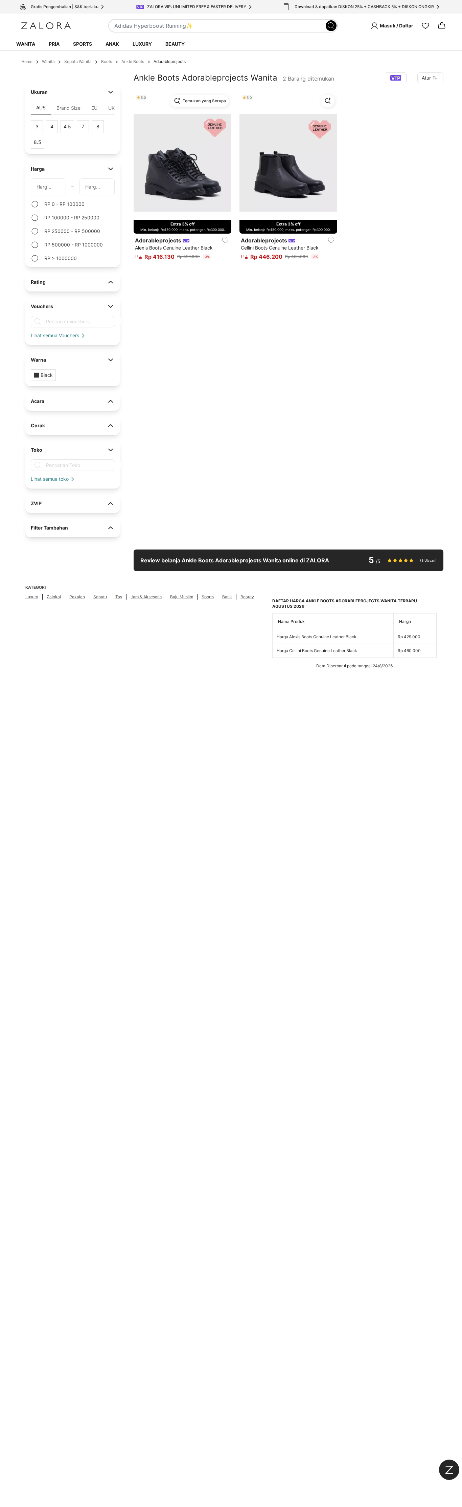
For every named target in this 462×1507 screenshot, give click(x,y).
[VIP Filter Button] (396, 77)
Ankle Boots (132, 61)
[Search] (331, 25)
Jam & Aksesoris (146, 596)
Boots (106, 61)
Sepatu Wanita (78, 61)
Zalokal (54, 596)
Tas (118, 596)
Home (26, 61)
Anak (112, 44)
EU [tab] (94, 108)
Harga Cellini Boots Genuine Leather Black (317, 650)
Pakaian (77, 596)
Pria (54, 44)
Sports (82, 44)
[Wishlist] (425, 26)
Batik (227, 596)
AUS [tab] (41, 107)
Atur (426, 78)
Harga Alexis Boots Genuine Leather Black (316, 636)
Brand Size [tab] (68, 108)
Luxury (142, 44)
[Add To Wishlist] (225, 240)
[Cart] (442, 26)
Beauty (175, 44)
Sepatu (100, 596)
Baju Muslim (181, 596)
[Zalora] (46, 25)
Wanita (25, 44)
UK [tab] (111, 108)
